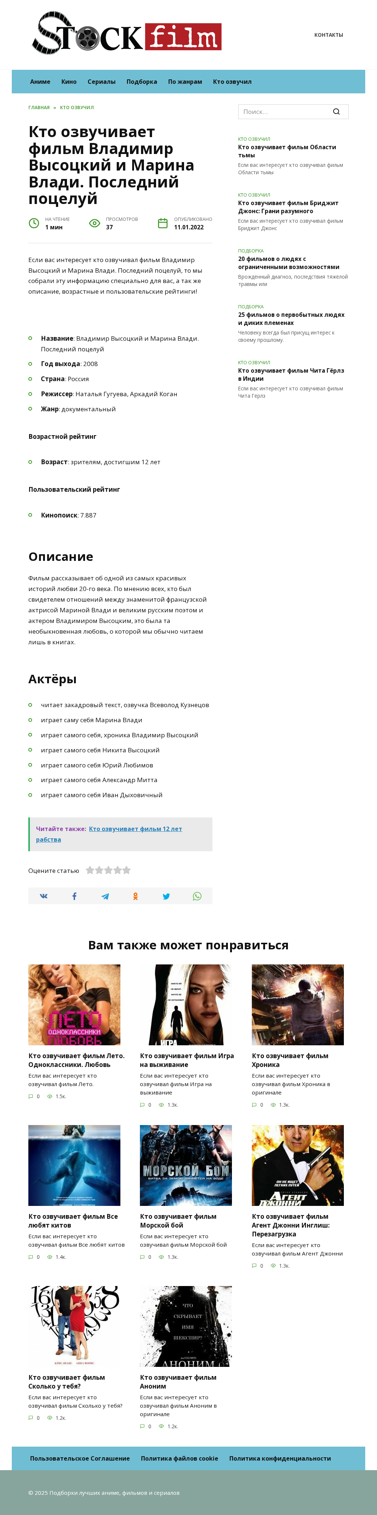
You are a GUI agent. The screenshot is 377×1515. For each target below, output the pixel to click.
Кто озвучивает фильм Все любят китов (73, 1220)
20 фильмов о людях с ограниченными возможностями (288, 262)
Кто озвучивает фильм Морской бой (178, 1220)
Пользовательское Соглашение (80, 1458)
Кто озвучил (232, 82)
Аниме (40, 82)
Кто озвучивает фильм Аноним (178, 1381)
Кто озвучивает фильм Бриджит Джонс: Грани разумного (288, 206)
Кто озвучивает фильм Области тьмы (287, 150)
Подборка (142, 82)
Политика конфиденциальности (280, 1458)
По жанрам (185, 82)
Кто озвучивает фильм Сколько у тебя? (66, 1381)
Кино (69, 82)
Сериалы (102, 82)
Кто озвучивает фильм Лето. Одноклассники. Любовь (76, 1060)
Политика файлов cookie (179, 1458)
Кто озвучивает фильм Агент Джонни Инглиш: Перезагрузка (291, 1225)
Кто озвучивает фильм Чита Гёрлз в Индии (291, 374)
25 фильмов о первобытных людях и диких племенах (291, 318)
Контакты (328, 34)
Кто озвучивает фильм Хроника (290, 1060)
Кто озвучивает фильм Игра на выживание (187, 1060)
